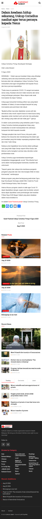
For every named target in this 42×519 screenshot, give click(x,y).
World (30, 471)
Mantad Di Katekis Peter (20, 465)
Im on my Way (5, 466)
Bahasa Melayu (6, 456)
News (7, 9)
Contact (10, 511)
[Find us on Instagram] (8, 444)
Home (3, 9)
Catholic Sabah (10, 514)
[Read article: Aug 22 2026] (21, 276)
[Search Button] (40, 3)
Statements (32, 460)
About (3, 511)
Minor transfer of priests (19, 410)
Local (12, 9)
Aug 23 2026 (5, 260)
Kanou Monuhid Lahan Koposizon (20, 454)
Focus (3, 464)
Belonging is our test (9, 315)
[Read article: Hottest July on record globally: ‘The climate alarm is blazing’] (5, 362)
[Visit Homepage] (21, 3)
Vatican (31, 469)
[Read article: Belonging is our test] (21, 303)
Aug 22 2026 (5, 287)
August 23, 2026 (6, 263)
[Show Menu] (2, 3)
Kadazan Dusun (6, 471)
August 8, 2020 (5, 27)
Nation (17, 469)
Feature (3, 461)
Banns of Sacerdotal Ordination (14, 499)
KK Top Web (24, 514)
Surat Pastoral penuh (15, 202)
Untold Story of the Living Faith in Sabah (34, 464)
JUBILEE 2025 (5, 469)
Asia (2, 454)
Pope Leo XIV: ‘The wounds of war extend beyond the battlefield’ (18, 344)
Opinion (5, 311)
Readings (6, 256)
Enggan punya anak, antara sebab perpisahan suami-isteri (22, 395)
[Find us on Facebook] (3, 444)
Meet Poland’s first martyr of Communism (25, 352)
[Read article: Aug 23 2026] (21, 248)
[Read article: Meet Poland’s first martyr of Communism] (5, 354)
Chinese (3, 459)
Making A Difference (18, 461)
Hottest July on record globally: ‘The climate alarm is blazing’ (23, 361)
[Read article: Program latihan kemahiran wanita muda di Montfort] (5, 370)
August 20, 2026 (16, 372)
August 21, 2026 (6, 317)
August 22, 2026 (6, 290)
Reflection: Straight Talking (33, 457)
